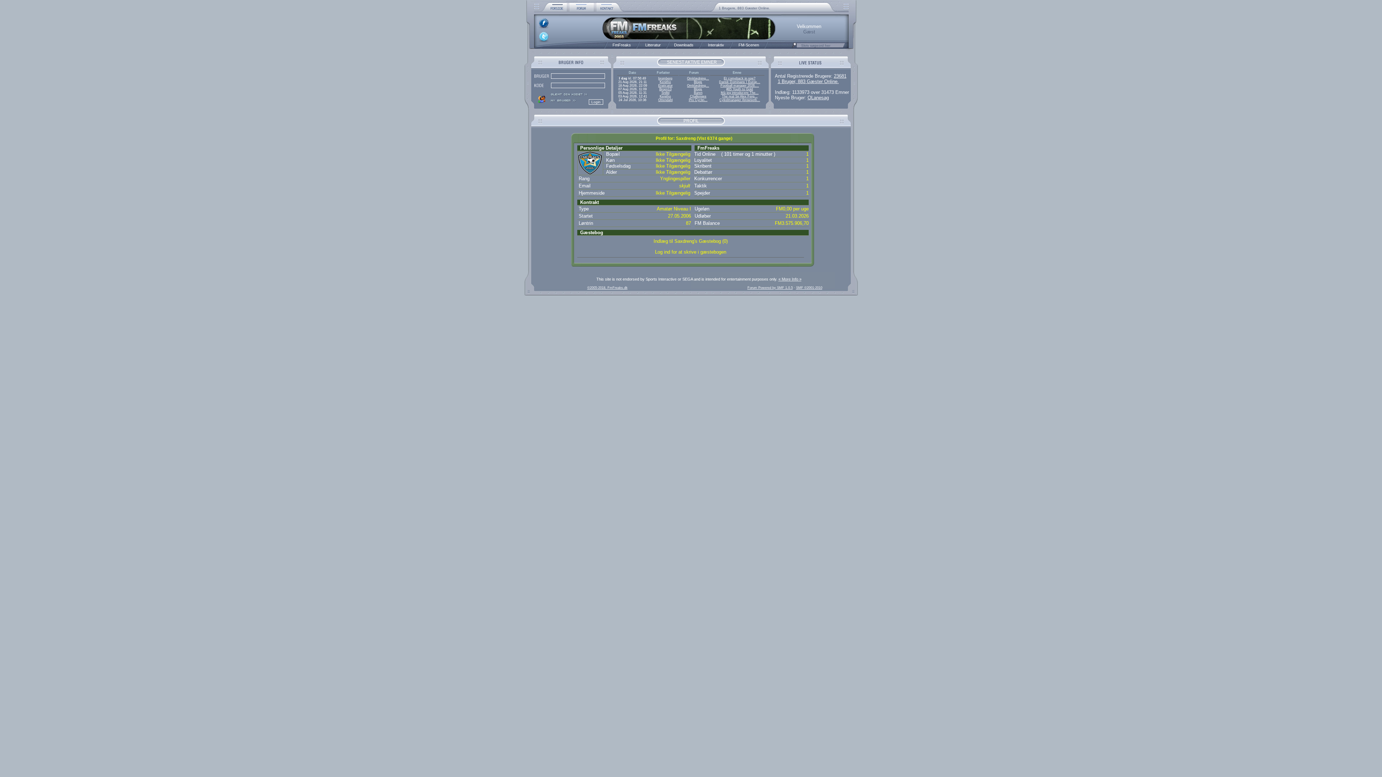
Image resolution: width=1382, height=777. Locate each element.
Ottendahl (665, 100)
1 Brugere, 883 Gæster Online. (744, 8)
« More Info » (789, 279)
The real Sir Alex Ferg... (740, 96)
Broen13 (665, 89)
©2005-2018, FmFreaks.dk (607, 288)
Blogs (698, 82)
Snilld (665, 93)
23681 (840, 76)
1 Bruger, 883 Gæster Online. (808, 81)
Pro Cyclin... (698, 100)
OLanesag (818, 97)
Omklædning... (698, 78)
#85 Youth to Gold (739, 89)
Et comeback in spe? (739, 78)
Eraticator (665, 85)
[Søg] (794, 47)
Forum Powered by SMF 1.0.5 (770, 288)
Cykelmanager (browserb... (739, 100)
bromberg (665, 78)
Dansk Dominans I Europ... (739, 82)
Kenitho (665, 82)
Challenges (698, 96)
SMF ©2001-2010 (809, 288)
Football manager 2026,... (740, 85)
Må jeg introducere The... (740, 93)
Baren (698, 93)
